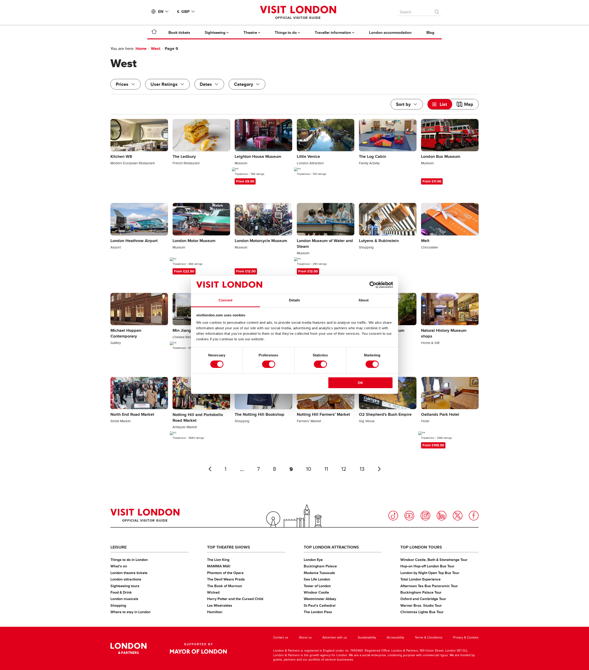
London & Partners (128, 648)
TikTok (393, 515)
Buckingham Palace (320, 566)
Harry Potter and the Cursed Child (235, 598)
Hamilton (214, 612)
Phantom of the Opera (225, 572)
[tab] (440, 104)
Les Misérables (219, 605)
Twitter (457, 515)
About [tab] (363, 300)
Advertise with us (334, 637)
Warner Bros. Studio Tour (421, 605)
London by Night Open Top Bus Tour (429, 572)
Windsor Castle (316, 592)
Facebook (474, 515)
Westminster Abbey (320, 598)
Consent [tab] (225, 300)
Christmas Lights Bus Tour (422, 612)
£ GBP (183, 11)
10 (308, 469)
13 (362, 469)
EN (160, 11)
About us (305, 637)
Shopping (118, 605)
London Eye (313, 559)
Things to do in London (129, 559)
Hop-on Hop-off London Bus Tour (427, 566)
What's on (118, 566)
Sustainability (367, 637)
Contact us (280, 637)
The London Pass (318, 612)
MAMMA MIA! (218, 566)
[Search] (437, 11)
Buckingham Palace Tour (421, 592)
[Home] (154, 32)
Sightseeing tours (124, 586)
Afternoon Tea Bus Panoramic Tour (429, 586)
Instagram (425, 515)
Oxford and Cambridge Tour (423, 598)
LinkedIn (441, 515)
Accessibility (395, 637)
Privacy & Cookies (466, 637)
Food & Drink (121, 592)
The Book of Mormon (224, 586)
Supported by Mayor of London (198, 648)
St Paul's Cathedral (319, 605)
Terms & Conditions (428, 637)
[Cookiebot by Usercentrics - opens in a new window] (373, 284)
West (155, 49)
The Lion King (218, 559)
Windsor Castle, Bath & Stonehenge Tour (434, 559)
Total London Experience (420, 579)
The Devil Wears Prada (226, 579)
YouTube (409, 515)
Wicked (213, 592)
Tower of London (317, 586)
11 (326, 469)
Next (379, 469)
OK (360, 383)
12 (343, 469)
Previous (209, 469)
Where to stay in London (130, 612)
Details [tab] (294, 300)
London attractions (125, 579)
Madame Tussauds (319, 572)
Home (141, 49)
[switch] (268, 364)
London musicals (124, 598)
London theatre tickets (128, 572)
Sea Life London (317, 579)
